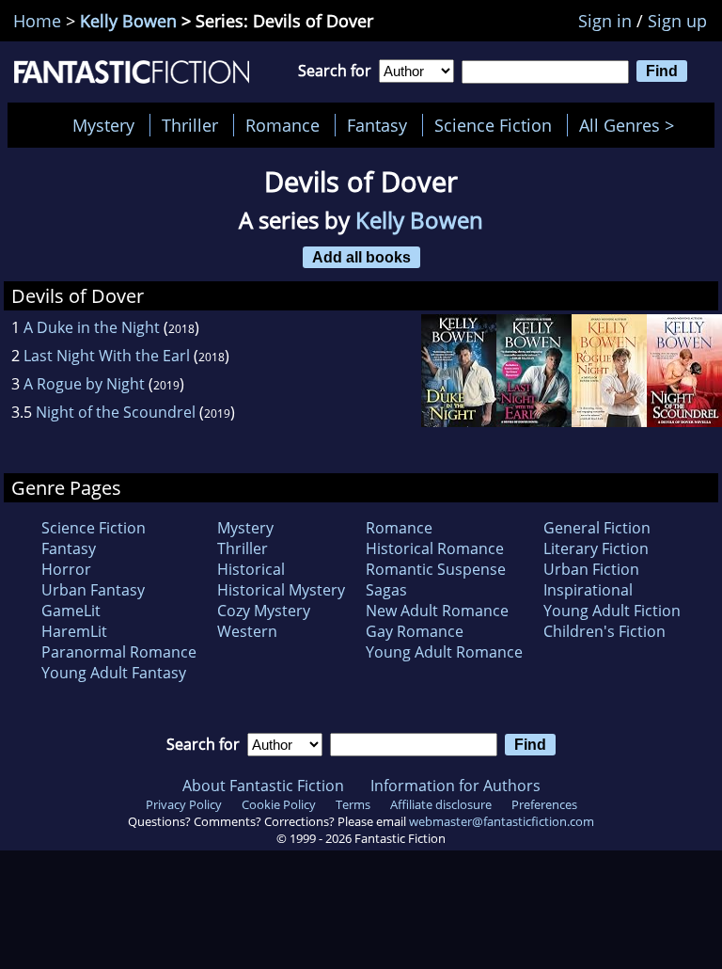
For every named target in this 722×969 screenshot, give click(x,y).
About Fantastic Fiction (263, 785)
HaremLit (74, 631)
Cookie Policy (279, 804)
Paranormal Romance (118, 652)
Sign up (677, 20)
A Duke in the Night (92, 327)
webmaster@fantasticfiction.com (501, 821)
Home (37, 20)
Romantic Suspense (436, 569)
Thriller (190, 125)
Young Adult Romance (444, 652)
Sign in (605, 20)
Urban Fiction (591, 569)
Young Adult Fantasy (113, 672)
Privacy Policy (184, 804)
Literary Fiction (596, 548)
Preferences (544, 804)
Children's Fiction (604, 631)
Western (247, 631)
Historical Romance (435, 548)
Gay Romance (414, 631)
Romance (282, 125)
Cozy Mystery (263, 610)
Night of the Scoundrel (116, 412)
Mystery (103, 125)
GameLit (71, 610)
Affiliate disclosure (441, 804)
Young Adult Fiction (612, 610)
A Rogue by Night (84, 383)
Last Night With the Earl (107, 355)
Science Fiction (493, 125)
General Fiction (597, 527)
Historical (251, 569)
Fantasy (377, 125)
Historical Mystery (281, 590)
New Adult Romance (437, 610)
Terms (353, 804)
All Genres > (631, 125)
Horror (66, 569)
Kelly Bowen (128, 20)
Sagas (386, 590)
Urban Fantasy (93, 590)
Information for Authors (455, 785)
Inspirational (588, 590)
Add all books (361, 256)
